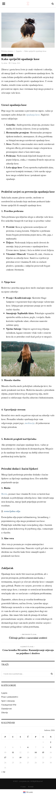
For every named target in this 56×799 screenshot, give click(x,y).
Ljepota (4, 55)
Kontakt (30, 786)
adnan (5, 63)
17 (5, 757)
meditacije (30, 423)
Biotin (4, 493)
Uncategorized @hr (8, 704)
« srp (3, 771)
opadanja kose (33, 114)
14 (36, 752)
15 (43, 752)
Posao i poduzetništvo (9, 696)
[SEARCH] (52, 673)
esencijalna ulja (12, 511)
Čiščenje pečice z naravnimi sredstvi (28, 638)
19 (20, 757)
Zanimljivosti (6, 708)
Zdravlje (10, 55)
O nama (23, 786)
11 (13, 752)
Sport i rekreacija (8, 700)
